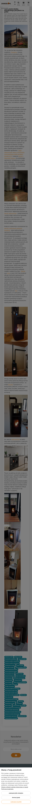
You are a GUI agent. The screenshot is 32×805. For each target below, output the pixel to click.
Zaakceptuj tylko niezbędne (16, 793)
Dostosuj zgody (16, 797)
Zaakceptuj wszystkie (16, 802)
